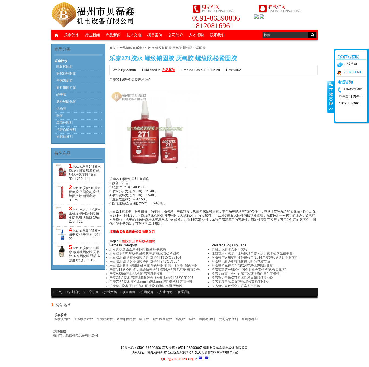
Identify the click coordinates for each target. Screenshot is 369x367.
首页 (112, 48)
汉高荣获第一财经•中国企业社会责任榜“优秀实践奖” (249, 270)
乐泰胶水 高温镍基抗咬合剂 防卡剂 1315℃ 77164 (145, 257)
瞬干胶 (144, 319)
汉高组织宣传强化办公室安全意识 (236, 286)
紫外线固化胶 (162, 319)
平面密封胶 (105, 319)
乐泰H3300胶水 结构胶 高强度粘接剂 (136, 274)
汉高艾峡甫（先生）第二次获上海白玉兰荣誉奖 (246, 274)
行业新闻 (92, 35)
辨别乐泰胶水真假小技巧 (229, 249)
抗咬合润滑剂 (228, 319)
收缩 (330, 97)
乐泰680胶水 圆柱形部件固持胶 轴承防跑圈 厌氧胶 (145, 286)
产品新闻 (113, 35)
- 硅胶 (59, 116)
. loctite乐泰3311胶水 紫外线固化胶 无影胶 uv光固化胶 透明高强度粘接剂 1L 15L (84, 253)
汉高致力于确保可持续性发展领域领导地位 (242, 278)
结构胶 (180, 319)
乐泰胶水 (71, 35)
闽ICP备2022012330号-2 (178, 359)
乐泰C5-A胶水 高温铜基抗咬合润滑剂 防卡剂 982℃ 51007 (151, 278)
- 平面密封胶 (64, 80)
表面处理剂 (207, 319)
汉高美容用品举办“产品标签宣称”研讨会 (240, 282)
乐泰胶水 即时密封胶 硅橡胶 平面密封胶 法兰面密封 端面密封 (153, 265)
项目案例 (154, 35)
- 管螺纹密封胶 (65, 73)
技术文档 (134, 35)
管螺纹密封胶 (83, 319)
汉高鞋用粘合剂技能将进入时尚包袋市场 (241, 261)
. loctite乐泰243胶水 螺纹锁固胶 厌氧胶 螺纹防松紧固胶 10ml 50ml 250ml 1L (85, 172)
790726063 (352, 72)
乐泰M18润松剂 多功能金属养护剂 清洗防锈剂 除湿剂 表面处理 (154, 270)
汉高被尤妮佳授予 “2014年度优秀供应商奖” (243, 265)
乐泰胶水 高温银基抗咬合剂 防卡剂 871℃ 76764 (144, 261)
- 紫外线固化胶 (65, 102)
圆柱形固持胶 (126, 319)
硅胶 (192, 319)
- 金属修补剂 (64, 137)
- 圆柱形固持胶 (65, 88)
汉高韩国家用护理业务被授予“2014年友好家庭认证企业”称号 (255, 257)
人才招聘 (196, 35)
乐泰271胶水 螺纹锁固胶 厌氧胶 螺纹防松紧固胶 (171, 48)
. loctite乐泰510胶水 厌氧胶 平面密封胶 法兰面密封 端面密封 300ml (85, 193)
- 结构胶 (60, 109)
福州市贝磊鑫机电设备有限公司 (75, 335)
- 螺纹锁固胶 (64, 66)
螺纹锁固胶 (62, 319)
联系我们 (217, 35)
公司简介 (175, 35)
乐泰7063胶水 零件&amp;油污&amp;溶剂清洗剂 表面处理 (151, 282)
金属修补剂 (249, 319)
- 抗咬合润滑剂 (65, 130)
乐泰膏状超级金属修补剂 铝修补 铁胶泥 (137, 249)
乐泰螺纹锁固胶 (143, 241)
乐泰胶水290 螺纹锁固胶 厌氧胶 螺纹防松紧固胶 (144, 253)
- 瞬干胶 (60, 95)
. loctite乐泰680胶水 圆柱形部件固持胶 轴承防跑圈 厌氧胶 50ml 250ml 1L (85, 215)
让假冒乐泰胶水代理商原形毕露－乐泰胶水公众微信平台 (252, 253)
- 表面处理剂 (64, 123)
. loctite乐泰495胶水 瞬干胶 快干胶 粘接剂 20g (85, 234)
